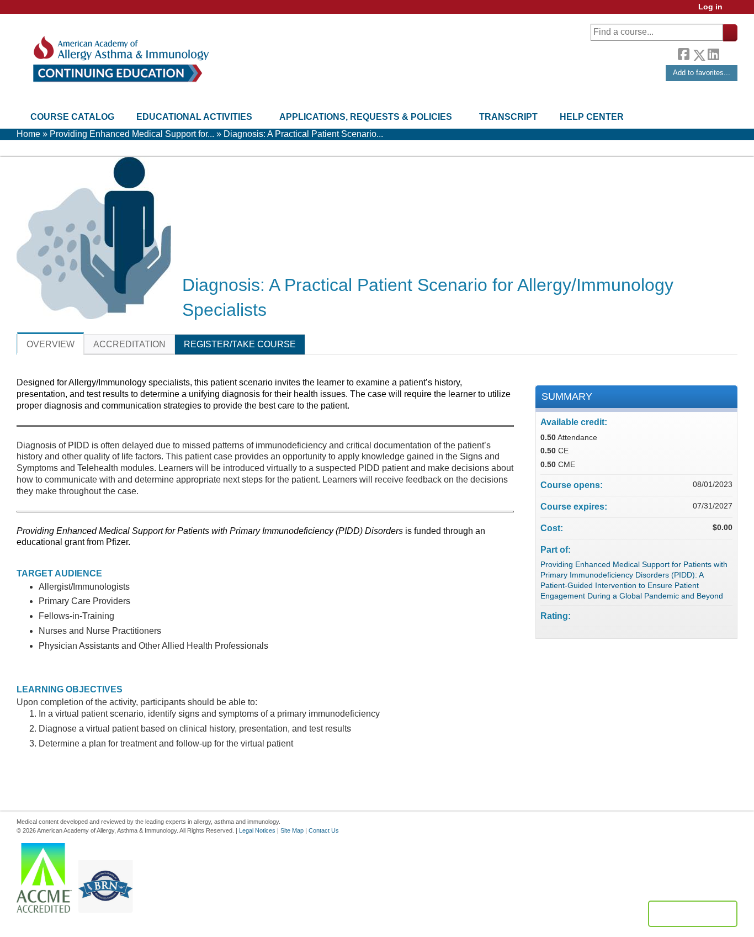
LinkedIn (713, 53)
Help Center (592, 116)
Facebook (683, 53)
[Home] (120, 59)
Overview (50, 344)
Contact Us (324, 830)
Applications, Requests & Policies (365, 116)
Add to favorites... (701, 72)
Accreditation (129, 344)
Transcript (508, 116)
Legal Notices (257, 830)
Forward (728, 52)
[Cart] (734, 11)
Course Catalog (72, 116)
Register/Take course (240, 344)
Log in (710, 7)
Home (28, 134)
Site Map (292, 830)
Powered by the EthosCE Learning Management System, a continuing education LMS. (692, 914)
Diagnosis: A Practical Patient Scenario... (303, 134)
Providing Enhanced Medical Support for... (132, 134)
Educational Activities (194, 116)
